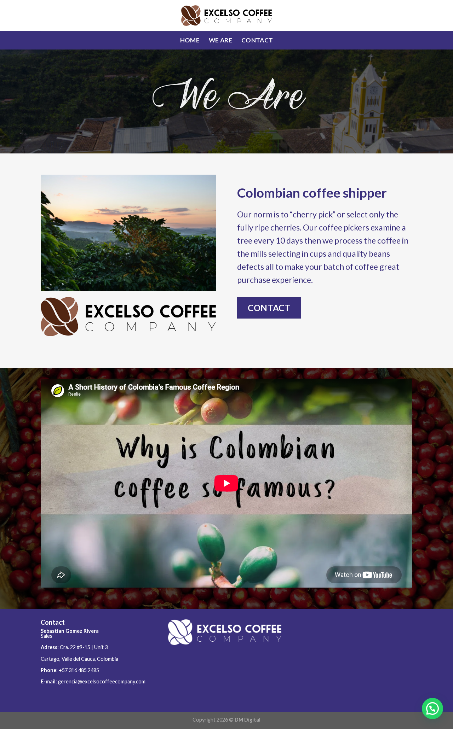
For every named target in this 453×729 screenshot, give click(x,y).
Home (190, 40)
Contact (257, 40)
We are (220, 40)
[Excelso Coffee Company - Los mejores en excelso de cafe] (226, 15)
